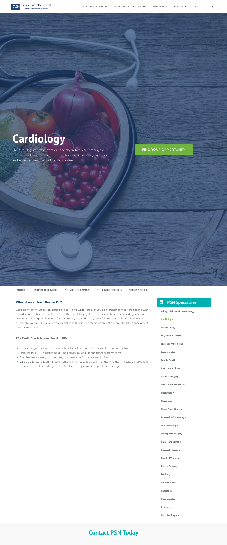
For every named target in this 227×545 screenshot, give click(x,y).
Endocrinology (169, 352)
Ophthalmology (169, 425)
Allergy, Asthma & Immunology (178, 311)
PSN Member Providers (45, 290)
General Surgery (169, 376)
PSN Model (21, 290)
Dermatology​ (168, 327)
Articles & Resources (140, 290)
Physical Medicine (170, 449)
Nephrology (167, 392)
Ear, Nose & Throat (171, 335)
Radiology (166, 490)
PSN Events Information (77, 290)
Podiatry (165, 474)
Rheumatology (169, 498)
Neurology (166, 400)
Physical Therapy (170, 458)
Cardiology (167, 319)
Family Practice (169, 360)
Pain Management (171, 441)
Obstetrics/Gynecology (173, 417)
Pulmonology (168, 482)
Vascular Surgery (170, 515)
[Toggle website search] (212, 6)
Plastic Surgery (169, 466)
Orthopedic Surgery (171, 433)
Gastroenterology (170, 368)
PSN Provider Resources (109, 290)
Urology (165, 507)
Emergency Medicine (172, 343)
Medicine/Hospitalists (173, 384)
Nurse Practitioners (171, 409)
